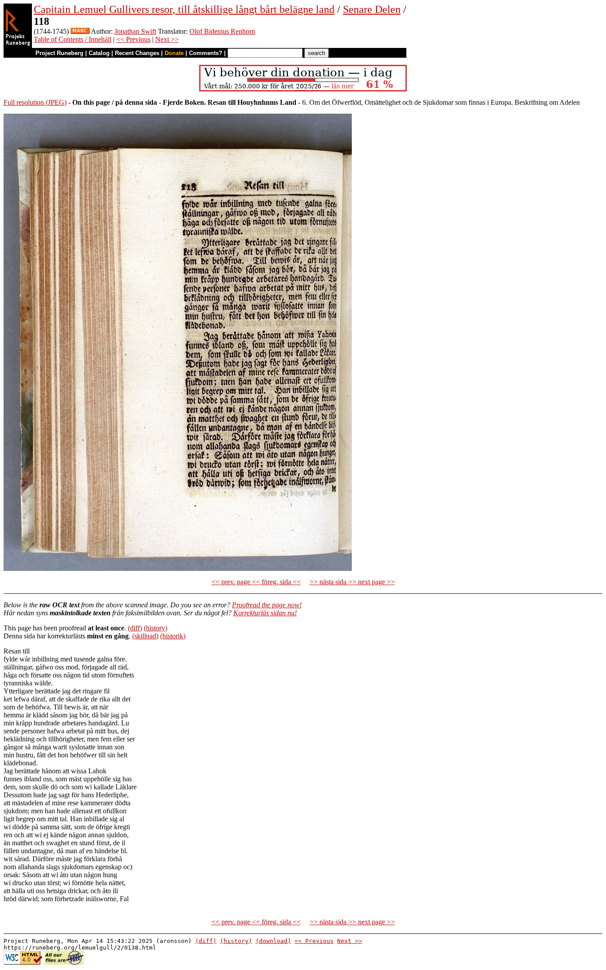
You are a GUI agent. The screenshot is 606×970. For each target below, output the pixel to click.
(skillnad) (145, 636)
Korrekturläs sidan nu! (265, 613)
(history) (155, 628)
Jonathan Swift (135, 31)
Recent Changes (137, 53)
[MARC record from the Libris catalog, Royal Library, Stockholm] (80, 31)
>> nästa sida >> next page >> (352, 582)
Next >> (167, 39)
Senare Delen (372, 9)
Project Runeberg (59, 53)
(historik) (172, 636)
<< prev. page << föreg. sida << (256, 582)
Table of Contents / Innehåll (72, 39)
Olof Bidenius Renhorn (222, 31)
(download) (273, 941)
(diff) (135, 628)
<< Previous (133, 39)
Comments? (205, 53)
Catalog (99, 53)
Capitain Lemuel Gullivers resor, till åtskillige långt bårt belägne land (184, 9)
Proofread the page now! (267, 605)
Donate (174, 53)
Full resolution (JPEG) (35, 102)
